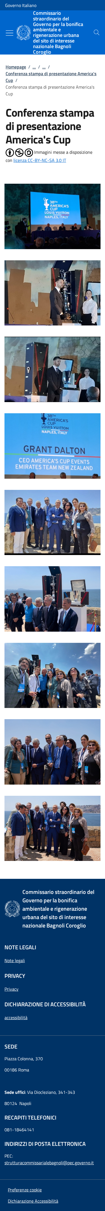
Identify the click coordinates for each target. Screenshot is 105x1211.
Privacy (11, 989)
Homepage (16, 66)
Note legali (14, 960)
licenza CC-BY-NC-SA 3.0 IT (39, 160)
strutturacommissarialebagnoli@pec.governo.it (49, 1162)
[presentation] (96, 32)
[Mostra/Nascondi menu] (9, 33)
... (34, 66)
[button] (25, 1189)
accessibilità (15, 1017)
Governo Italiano (20, 5)
